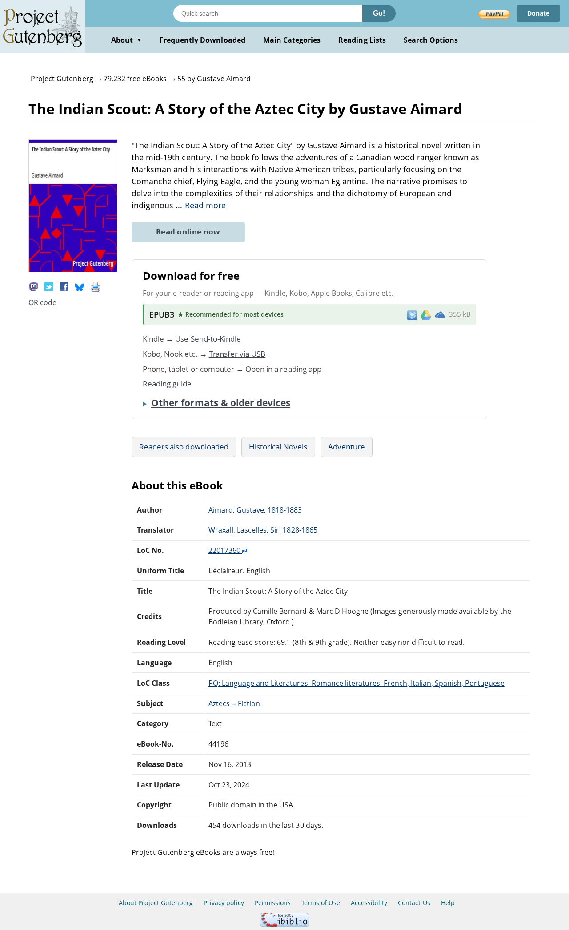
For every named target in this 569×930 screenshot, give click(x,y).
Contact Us (414, 902)
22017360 (225, 550)
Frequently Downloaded (202, 40)
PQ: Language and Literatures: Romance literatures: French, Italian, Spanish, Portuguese (356, 683)
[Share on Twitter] (48, 286)
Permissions (273, 902)
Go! (379, 13)
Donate (538, 13)
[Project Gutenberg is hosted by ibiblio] (284, 924)
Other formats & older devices (220, 402)
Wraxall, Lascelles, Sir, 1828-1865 (262, 530)
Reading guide (167, 383)
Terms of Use (320, 902)
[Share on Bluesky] (79, 286)
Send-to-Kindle (216, 339)
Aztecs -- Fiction (234, 703)
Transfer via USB (237, 354)
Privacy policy (224, 902)
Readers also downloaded (183, 446)
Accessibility (369, 902)
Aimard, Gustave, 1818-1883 (255, 510)
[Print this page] (95, 286)
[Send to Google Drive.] (426, 314)
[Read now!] (72, 269)
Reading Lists (362, 40)
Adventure (346, 446)
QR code (42, 302)
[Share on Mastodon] (33, 286)
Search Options (431, 40)
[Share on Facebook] (64, 286)
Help (448, 902)
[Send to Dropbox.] (412, 314)
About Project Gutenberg (156, 902)
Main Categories (292, 40)
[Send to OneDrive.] (440, 314)
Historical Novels (278, 446)
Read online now (188, 232)
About (126, 40)
